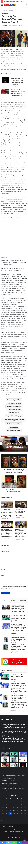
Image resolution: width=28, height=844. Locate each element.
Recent (13, 600)
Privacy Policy (8, 834)
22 (21, 810)
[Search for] (26, 5)
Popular (4, 600)
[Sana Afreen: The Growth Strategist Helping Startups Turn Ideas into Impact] (6, 639)
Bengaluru (24, 775)
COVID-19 (4, 778)
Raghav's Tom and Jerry (14, 424)
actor (3, 775)
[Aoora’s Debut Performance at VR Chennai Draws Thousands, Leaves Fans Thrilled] (21, 504)
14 (17, 807)
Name (3, 569)
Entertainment (9, 10)
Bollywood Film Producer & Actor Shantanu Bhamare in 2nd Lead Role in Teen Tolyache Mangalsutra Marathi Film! (20, 534)
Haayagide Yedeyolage (14, 403)
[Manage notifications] (24, 841)
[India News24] (10, 5)
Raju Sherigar (14, 427)
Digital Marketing (5, 780)
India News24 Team (7, 25)
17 (2, 810)
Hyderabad (4, 783)
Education (13, 780)
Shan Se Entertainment (19, 788)
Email (3, 575)
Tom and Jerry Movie (14, 430)
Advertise (11, 831)
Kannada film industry (14, 409)
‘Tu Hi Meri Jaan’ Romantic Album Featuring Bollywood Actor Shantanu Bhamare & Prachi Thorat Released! (7, 513)
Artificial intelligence (10, 775)
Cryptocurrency (11, 778)
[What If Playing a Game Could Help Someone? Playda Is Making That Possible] (23, 759)
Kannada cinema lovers (14, 406)
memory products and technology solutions (11, 785)
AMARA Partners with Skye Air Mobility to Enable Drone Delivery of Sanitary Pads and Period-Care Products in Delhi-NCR (18, 648)
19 (10, 810)
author (18, 775)
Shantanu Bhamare (6, 790)
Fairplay (19, 780)
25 (6, 813)
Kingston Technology (13, 783)
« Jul (2, 820)
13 (13, 807)
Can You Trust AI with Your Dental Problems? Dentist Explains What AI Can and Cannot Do (18, 677)
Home (4, 10)
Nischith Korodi (14, 412)
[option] (14, 443)
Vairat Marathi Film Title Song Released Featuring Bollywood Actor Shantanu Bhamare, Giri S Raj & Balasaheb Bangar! (7, 532)
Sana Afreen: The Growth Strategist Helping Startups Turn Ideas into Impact (18, 639)
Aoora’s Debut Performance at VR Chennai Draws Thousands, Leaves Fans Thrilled (20, 512)
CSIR (18, 778)
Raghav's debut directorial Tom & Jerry (14, 419)
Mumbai (23, 785)
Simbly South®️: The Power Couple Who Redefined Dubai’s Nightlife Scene (14, 445)
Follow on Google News (17, 834)
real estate (10, 788)
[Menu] (2, 5)
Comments (23, 600)
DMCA (22, 831)
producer (4, 788)
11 (6, 807)
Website (3, 580)
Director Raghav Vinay (14, 400)
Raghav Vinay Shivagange (14, 416)
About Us (6, 831)
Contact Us (17, 831)
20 (14, 810)
